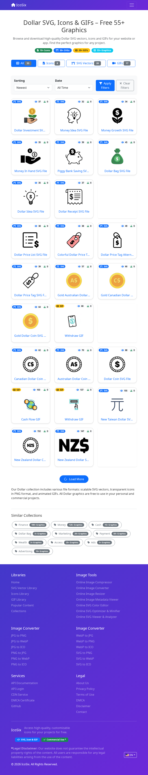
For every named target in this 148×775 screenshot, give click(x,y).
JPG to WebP (19, 641)
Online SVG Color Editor (92, 605)
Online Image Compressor (94, 582)
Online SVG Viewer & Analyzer (96, 617)
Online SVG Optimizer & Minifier (98, 611)
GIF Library (18, 599)
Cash (106, 524)
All (24, 63)
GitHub (16, 706)
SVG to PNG (84, 653)
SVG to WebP (85, 659)
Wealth (30, 542)
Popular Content (22, 605)
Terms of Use (85, 695)
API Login (17, 689)
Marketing (72, 533)
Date (58, 81)
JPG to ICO (18, 647)
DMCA (80, 700)
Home (15, 582)
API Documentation (24, 683)
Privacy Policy (85, 689)
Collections (18, 611)
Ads (100, 542)
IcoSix (20, 5)
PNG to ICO (19, 664)
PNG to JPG (18, 653)
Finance (31, 524)
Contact (81, 712)
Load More (76, 479)
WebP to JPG (84, 635)
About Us (82, 683)
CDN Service (19, 695)
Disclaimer (83, 706)
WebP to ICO (84, 647)
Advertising (33, 551)
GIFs (122, 63)
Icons (52, 63)
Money (69, 524)
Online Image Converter (92, 588)
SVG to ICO (83, 664)
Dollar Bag (32, 533)
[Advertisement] (117, 199)
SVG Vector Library (24, 588)
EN (131, 755)
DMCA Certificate (22, 700)
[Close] (132, 5)
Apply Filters (106, 85)
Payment (112, 533)
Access (66, 542)
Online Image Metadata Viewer (97, 599)
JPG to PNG (18, 635)
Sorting (19, 81)
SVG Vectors (87, 63)
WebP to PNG (85, 641)
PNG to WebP (20, 659)
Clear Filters (125, 85)
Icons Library (20, 594)
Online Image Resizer (90, 594)
